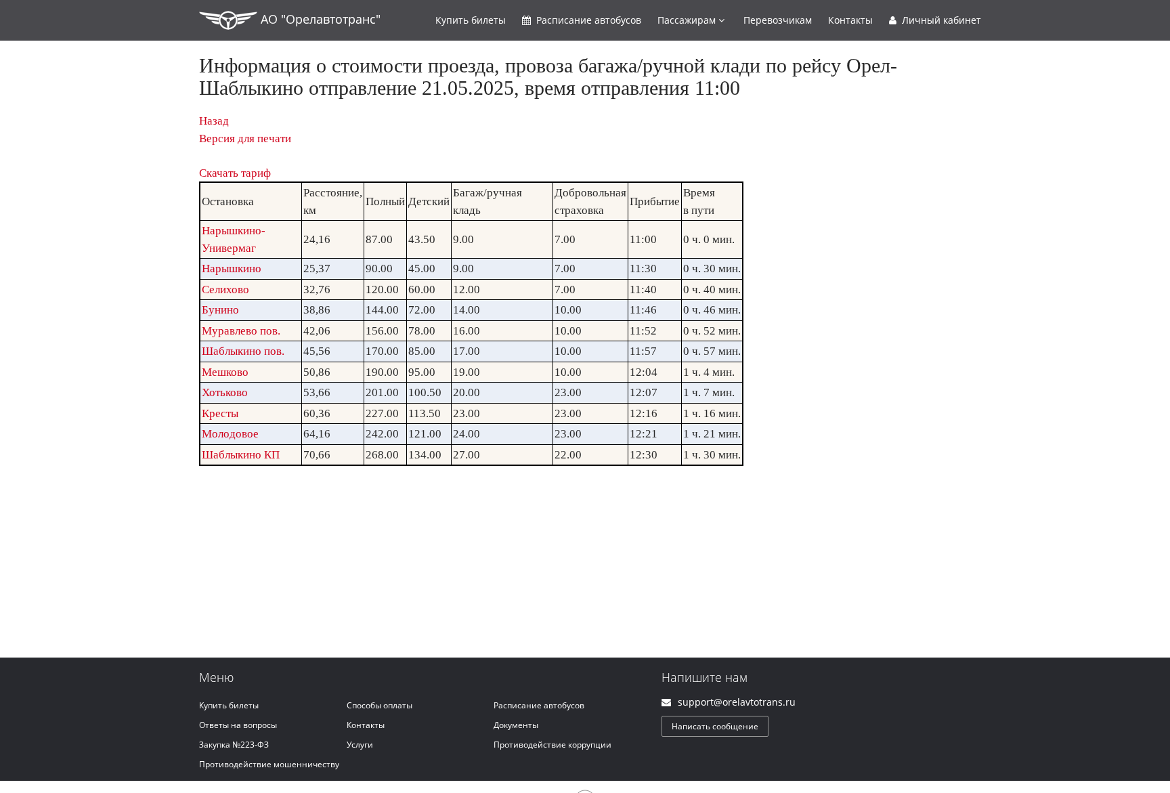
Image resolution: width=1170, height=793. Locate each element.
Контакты (850, 20)
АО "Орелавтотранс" (319, 19)
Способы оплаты (379, 705)
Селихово (225, 289)
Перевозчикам (777, 20)
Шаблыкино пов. (243, 351)
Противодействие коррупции (552, 744)
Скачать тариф (235, 173)
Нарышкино (231, 268)
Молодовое (230, 433)
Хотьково (225, 392)
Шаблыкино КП (241, 454)
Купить (470, 20)
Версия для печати (245, 138)
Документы (516, 725)
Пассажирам (687, 20)
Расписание (587, 20)
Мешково (225, 372)
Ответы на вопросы (238, 725)
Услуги (360, 744)
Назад (214, 120)
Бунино (220, 309)
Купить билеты (229, 705)
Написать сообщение (715, 726)
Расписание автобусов (539, 705)
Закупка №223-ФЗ (234, 744)
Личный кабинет (940, 20)
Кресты (220, 413)
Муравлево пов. (241, 330)
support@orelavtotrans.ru (737, 701)
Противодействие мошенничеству (269, 764)
